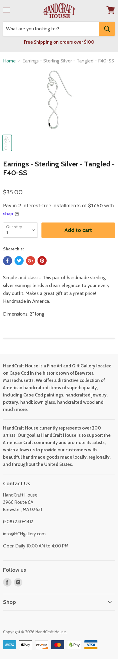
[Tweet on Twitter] (19, 260)
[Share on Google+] (30, 260)
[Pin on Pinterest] (42, 260)
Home (9, 61)
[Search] (107, 29)
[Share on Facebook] (7, 260)
